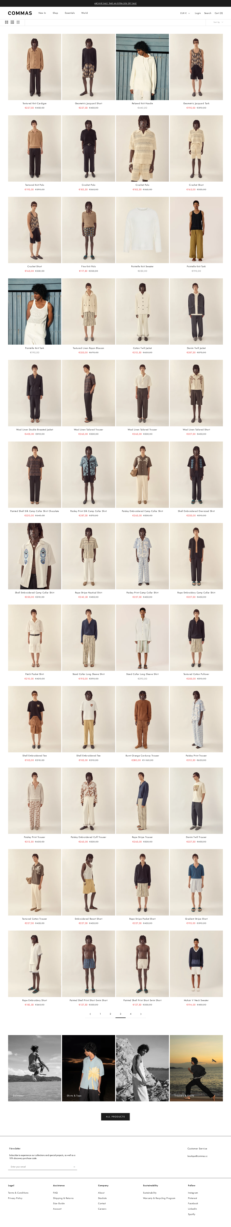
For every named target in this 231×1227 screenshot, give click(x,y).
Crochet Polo (88, 185)
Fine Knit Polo (88, 266)
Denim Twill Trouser (196, 837)
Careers (102, 1208)
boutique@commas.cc (197, 1156)
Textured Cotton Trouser (34, 918)
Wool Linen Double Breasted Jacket (34, 429)
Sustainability (149, 1192)
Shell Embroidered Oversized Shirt (196, 511)
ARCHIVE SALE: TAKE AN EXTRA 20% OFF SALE (115, 3)
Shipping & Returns (63, 1198)
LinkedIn (192, 1208)
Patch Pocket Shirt (34, 674)
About (101, 1192)
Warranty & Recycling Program (159, 1198)
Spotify (191, 1214)
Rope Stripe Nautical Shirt (88, 592)
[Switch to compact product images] (18, 22)
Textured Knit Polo (34, 185)
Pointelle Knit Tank (196, 266)
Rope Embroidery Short (34, 1000)
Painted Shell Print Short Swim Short (89, 1000)
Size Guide (59, 1203)
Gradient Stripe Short (196, 918)
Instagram (193, 1192)
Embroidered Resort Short (88, 918)
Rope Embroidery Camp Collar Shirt (196, 592)
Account (57, 1208)
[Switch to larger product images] (6, 22)
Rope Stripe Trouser (142, 837)
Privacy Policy (15, 1198)
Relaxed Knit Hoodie (142, 103)
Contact (102, 1203)
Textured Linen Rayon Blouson (88, 348)
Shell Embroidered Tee (34, 755)
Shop (55, 13)
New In (42, 13)
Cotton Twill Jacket (142, 348)
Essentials (70, 13)
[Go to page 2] (90, 1014)
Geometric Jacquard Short (88, 103)
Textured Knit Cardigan (35, 103)
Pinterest (192, 1198)
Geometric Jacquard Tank (196, 103)
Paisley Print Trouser (196, 755)
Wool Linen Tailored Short (196, 429)
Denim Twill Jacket (196, 348)
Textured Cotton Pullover (196, 674)
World (84, 13)
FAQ (55, 1192)
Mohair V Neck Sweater (196, 1000)
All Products (115, 1116)
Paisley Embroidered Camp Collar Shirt (142, 511)
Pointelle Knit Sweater (142, 266)
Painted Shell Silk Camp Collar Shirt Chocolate (34, 511)
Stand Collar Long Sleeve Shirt (89, 674)
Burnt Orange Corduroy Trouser (142, 755)
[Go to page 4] (141, 1014)
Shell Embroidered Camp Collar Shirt (34, 592)
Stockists (102, 1198)
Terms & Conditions (18, 1192)
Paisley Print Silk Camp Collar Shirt (88, 511)
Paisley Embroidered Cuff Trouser (88, 837)
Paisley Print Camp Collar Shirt (142, 592)
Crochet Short (196, 185)
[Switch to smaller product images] (12, 22)
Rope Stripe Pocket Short (142, 918)
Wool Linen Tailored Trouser (88, 429)
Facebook (193, 1203)
